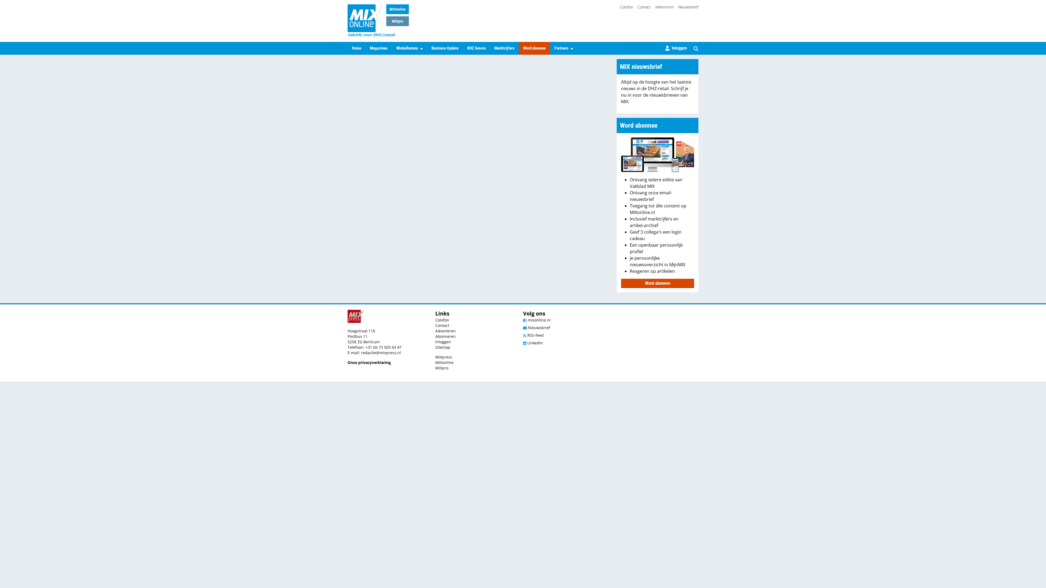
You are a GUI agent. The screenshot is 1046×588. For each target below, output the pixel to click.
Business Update (444, 48)
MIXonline (398, 9)
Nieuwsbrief (688, 7)
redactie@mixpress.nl (381, 352)
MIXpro (397, 21)
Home (356, 48)
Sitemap (442, 347)
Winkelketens (407, 48)
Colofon (626, 7)
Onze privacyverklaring (369, 362)
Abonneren (445, 336)
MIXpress (443, 357)
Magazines (379, 48)
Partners (561, 48)
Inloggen (443, 341)
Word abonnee (534, 48)
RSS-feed (535, 335)
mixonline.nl (539, 320)
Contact (644, 7)
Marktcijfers (504, 48)
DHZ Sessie (476, 48)
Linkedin (534, 342)
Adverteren (664, 7)
